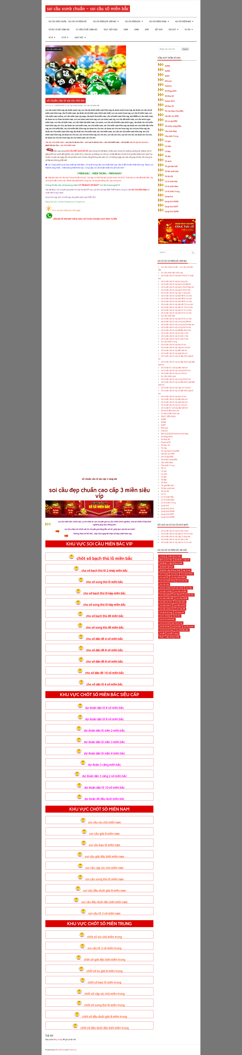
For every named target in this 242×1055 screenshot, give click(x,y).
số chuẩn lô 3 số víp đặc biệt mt (174, 368)
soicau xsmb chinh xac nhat (171, 588)
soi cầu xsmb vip (166, 609)
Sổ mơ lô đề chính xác (59, 29)
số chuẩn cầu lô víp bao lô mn (173, 396)
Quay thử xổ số (167, 508)
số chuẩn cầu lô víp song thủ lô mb (176, 327)
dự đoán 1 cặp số (182, 560)
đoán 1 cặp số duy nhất (169, 637)
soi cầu (189, 588)
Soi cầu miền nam (183, 21)
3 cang (162, 556)
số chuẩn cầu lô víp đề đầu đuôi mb (176, 330)
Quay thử (79, 37)
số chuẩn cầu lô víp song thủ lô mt (176, 370)
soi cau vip (164, 584)
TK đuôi (168, 161)
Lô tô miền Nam (171, 186)
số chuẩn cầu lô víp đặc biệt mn (174, 399)
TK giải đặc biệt (171, 166)
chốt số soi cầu (174, 556)
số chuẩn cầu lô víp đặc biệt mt (174, 350)
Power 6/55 (170, 101)
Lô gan (168, 141)
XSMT (147, 29)
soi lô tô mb (164, 626)
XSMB (126, 29)
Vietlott (172, 29)
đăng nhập (57, 1039)
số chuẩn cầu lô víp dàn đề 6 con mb (176, 298)
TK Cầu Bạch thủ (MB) (174, 111)
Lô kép (168, 151)
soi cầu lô (177, 595)
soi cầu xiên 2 (165, 605)
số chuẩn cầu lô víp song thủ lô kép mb (177, 324)
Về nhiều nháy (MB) (173, 126)
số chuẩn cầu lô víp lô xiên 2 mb (174, 333)
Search (185, 49)
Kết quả (158, 29)
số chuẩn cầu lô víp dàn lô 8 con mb (176, 319)
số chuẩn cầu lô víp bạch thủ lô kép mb (177, 287)
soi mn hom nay (166, 630)
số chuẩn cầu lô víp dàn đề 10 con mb (177, 304)
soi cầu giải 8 (165, 595)
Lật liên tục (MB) (172, 116)
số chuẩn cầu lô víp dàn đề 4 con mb (176, 296)
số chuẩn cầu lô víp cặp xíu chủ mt (175, 347)
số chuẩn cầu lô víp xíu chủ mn (174, 405)
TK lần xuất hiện (172, 171)
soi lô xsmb (188, 626)
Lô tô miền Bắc (171, 181)
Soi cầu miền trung (158, 21)
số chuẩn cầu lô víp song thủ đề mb (176, 321)
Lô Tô (64, 37)
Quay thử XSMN (171, 211)
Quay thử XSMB (171, 201)
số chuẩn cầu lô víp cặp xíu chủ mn (176, 388)
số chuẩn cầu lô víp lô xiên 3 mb (174, 336)
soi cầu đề (180, 609)
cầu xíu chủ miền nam (54, 142)
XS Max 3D (169, 106)
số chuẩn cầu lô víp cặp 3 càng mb (175, 293)
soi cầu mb (188, 595)
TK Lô (51, 37)
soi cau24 (163, 577)
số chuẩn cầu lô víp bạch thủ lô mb (175, 290)
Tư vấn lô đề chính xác (86, 29)
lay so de (186, 570)
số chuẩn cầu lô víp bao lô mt (173, 344)
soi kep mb (179, 612)
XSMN (136, 29)
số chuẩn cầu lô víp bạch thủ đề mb (176, 284)
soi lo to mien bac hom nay (170, 623)
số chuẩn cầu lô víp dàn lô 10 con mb (177, 307)
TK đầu (168, 156)
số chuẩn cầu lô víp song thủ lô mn (176, 379)
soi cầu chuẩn (180, 591)
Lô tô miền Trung (172, 191)
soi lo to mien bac (167, 619)
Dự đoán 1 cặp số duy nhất (170, 563)
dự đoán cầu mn (166, 567)
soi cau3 (174, 574)
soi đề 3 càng (172, 633)
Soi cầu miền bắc (133, 21)
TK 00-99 (169, 176)
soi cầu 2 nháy (165, 591)
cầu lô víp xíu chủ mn (139, 142)
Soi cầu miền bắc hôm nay (104, 21)
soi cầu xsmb (179, 605)
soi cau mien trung (167, 581)
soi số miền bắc (182, 630)
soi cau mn (182, 581)
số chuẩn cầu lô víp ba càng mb (174, 281)
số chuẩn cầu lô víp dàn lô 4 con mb (176, 310)
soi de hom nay (165, 612)
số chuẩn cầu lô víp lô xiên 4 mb (174, 339)
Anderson (72, 1050)
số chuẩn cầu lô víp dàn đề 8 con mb (176, 301)
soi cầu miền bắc (166, 598)
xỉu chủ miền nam (68, 145)
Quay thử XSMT (171, 206)
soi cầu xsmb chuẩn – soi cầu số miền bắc (88, 8)
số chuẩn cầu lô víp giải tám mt (174, 353)
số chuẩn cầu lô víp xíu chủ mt (174, 373)
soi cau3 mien (187, 574)
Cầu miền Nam (171, 131)
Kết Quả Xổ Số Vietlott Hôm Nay (174, 434)
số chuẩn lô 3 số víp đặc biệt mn (174, 408)
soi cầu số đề (181, 598)
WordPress (59, 1050)
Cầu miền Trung (171, 136)
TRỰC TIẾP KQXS (110, 29)
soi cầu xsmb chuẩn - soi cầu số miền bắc (83, 105)
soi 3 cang (163, 574)
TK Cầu (187, 29)
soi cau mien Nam (178, 577)
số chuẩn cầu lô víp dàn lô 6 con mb (176, 313)
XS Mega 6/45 (170, 91)
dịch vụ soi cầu (165, 560)
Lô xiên (168, 146)
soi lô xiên (176, 626)
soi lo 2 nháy (164, 616)
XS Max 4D (169, 96)
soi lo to (176, 616)
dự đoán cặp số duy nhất (169, 570)
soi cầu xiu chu (165, 602)
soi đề (162, 633)
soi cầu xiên (180, 602)
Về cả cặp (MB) (171, 121)
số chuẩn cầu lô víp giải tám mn (174, 402)
